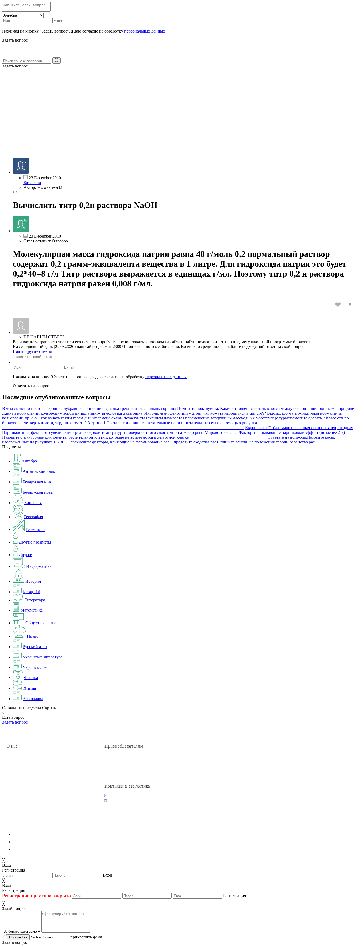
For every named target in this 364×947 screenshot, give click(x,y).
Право (32, 636)
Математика (32, 610)
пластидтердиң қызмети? (64, 423)
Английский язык (39, 471)
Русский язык (35, 646)
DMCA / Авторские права (36, 842)
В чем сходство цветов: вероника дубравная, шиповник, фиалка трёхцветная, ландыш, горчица (89, 408)
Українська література (43, 657)
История (33, 581)
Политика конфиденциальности (42, 834)
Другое (25, 554)
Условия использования (34, 849)
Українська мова (37, 667)
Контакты (24, 783)
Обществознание (40, 623)
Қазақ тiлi (31, 591)
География (33, 516)
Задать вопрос (15, 66)
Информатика (38, 566)
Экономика (33, 698)
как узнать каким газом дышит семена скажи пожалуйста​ (93, 418)
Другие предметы (35, 542)
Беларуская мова (38, 482)
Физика (31, 677)
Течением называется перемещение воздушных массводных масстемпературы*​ (217, 418)
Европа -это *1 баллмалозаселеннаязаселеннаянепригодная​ (299, 427)
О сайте (39, 783)
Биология (32, 182)
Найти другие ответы (32, 351)
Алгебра (29, 461)
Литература (34, 600)
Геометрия (35, 529)
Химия (29, 688)
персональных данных (144, 31)
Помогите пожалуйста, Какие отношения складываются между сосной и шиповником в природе (265, 408)
